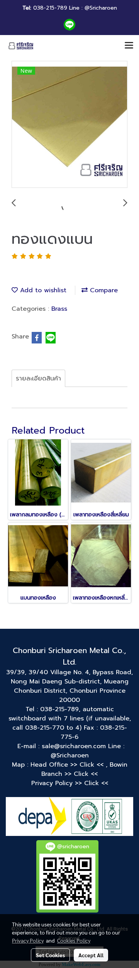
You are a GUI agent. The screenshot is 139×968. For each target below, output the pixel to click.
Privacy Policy (28, 940)
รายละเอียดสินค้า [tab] (38, 378)
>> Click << (88, 764)
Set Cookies (50, 954)
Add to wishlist (42, 290)
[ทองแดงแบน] (69, 124)
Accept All (90, 954)
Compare (103, 290)
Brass (59, 308)
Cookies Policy (73, 940)
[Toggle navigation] (128, 45)
